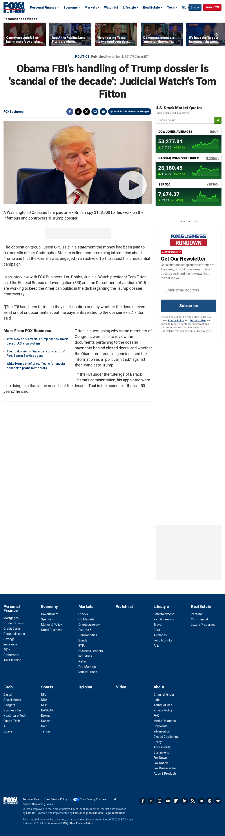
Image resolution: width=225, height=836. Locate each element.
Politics (82, 56)
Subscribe (188, 305)
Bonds (82, 640)
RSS (192, 800)
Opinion (85, 687)
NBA (44, 700)
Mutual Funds (87, 672)
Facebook (69, 111)
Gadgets (9, 705)
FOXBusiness (14, 111)
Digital (8, 694)
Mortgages (11, 618)
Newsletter (201, 800)
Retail (82, 661)
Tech (171, 7)
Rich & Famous (164, 619)
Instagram (159, 800)
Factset (30, 813)
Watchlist (111, 7)
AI (5, 726)
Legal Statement (115, 813)
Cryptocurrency (89, 624)
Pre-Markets (87, 666)
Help (114, 799)
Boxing (46, 715)
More (186, 7)
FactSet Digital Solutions (88, 813)
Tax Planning (12, 660)
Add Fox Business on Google (131, 111)
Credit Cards (12, 628)
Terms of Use (198, 320)
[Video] (78, 162)
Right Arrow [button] (217, 34)
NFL (43, 694)
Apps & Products (165, 773)
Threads (86, 111)
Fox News (160, 757)
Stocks (83, 614)
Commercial (199, 619)
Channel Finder (164, 694)
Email (103, 111)
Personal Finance (43, 7)
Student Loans (14, 623)
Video (121, 687)
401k (7, 649)
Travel (158, 624)
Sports (47, 687)
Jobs (157, 700)
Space (8, 731)
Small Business (51, 630)
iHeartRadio (217, 800)
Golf (44, 726)
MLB (44, 705)
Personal (197, 614)
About (159, 687)
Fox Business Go (165, 768)
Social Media (12, 700)
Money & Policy (51, 624)
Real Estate (151, 7)
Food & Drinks (163, 640)
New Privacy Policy (56, 799)
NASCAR (47, 710)
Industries (85, 656)
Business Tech (14, 710)
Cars (157, 630)
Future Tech (12, 721)
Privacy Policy (176, 320)
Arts (157, 645)
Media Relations (165, 721)
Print (94, 111)
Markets (91, 7)
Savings (9, 639)
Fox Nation (161, 763)
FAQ (156, 715)
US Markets (86, 619)
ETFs (81, 645)
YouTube (167, 800)
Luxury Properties (203, 624)
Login (195, 7)
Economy (71, 7)
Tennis (45, 731)
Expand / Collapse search (184, 8)
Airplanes (160, 635)
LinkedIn (184, 800)
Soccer (46, 721)
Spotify (209, 800)
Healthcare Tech (15, 715)
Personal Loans (14, 634)
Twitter (78, 111)
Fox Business (14, 7)
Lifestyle (129, 7)
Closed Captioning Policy (38, 804)
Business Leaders (90, 651)
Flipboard (176, 800)
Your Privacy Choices (93, 799)
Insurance (10, 644)
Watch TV (212, 7)
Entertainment (164, 614)
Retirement (11, 655)
